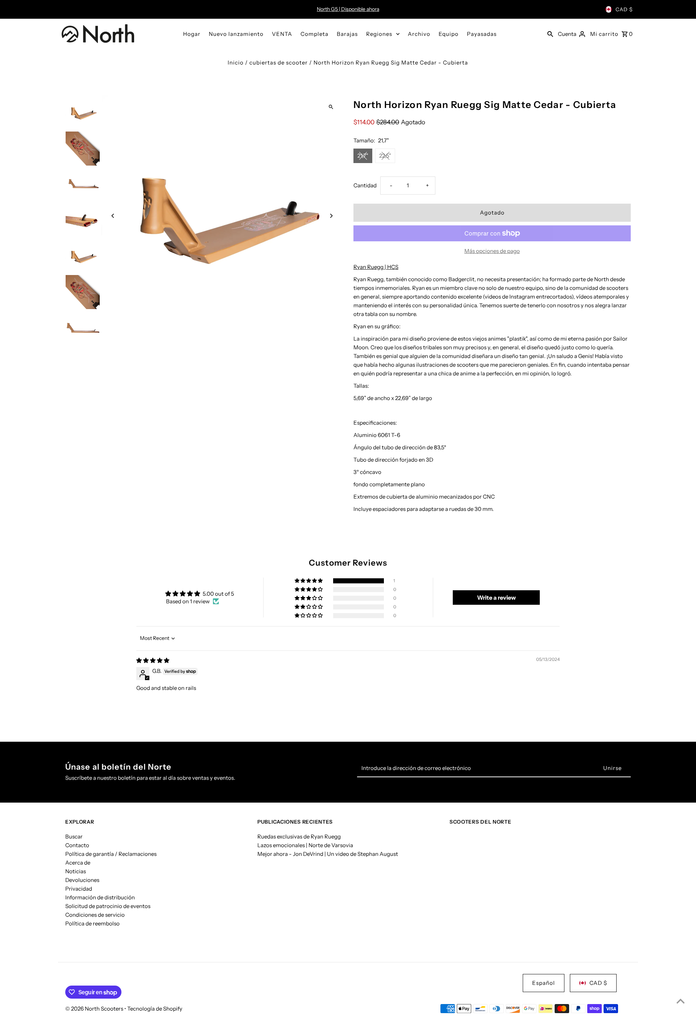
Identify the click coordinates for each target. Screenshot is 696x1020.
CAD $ (624, 9)
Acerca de (77, 862)
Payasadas (482, 33)
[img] (152, 660)
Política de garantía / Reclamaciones (111, 853)
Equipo (449, 33)
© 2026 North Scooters (94, 1008)
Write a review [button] (496, 597)
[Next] (331, 216)
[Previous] (113, 216)
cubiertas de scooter (278, 62)
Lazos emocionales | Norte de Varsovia (305, 845)
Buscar (74, 836)
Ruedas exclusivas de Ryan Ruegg (299, 836)
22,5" (385, 155)
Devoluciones (82, 880)
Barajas (347, 33)
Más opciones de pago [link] (492, 250)
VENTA (282, 33)
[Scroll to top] (680, 1001)
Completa (314, 33)
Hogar (191, 33)
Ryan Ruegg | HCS (375, 266)
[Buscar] (550, 34)
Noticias (75, 871)
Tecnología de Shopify (154, 1008)
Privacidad (78, 888)
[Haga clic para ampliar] (331, 107)
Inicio (236, 62)
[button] (309, 580)
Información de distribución (100, 897)
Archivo (419, 33)
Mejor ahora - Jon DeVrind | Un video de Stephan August (327, 853)
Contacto (77, 845)
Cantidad (365, 185)
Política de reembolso (92, 923)
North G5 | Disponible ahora (348, 9)
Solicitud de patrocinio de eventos (107, 906)
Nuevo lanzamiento (236, 33)
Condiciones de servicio (95, 914)
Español (543, 982)
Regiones (379, 33)
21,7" (362, 155)
